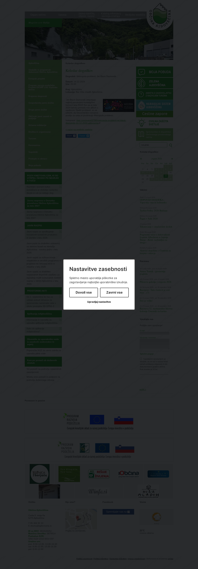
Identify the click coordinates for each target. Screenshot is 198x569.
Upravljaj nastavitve (99, 301)
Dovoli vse (84, 293)
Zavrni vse (114, 293)
